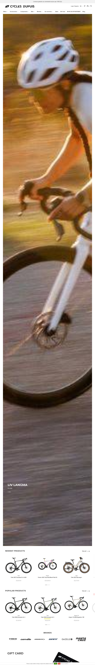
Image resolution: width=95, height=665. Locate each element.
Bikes (4, 11)
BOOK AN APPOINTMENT (74, 11)
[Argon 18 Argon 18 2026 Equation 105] (76, 603)
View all (84, 551)
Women (39, 11)
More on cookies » (65, 663)
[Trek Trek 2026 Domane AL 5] (47, 603)
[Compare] (85, 6)
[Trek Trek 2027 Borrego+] (76, 564)
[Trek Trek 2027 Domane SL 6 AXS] (18, 564)
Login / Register (75, 6)
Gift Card (62, 11)
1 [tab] (46, 542)
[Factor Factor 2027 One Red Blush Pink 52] (47, 564)
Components (24, 11)
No (59, 663)
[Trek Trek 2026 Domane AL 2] (18, 603)
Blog (84, 11)
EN (80, 6)
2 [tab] (50, 542)
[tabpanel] (47, 280)
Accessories (13, 11)
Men (32, 11)
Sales (56, 11)
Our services (48, 11)
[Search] (91, 6)
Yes (55, 663)
